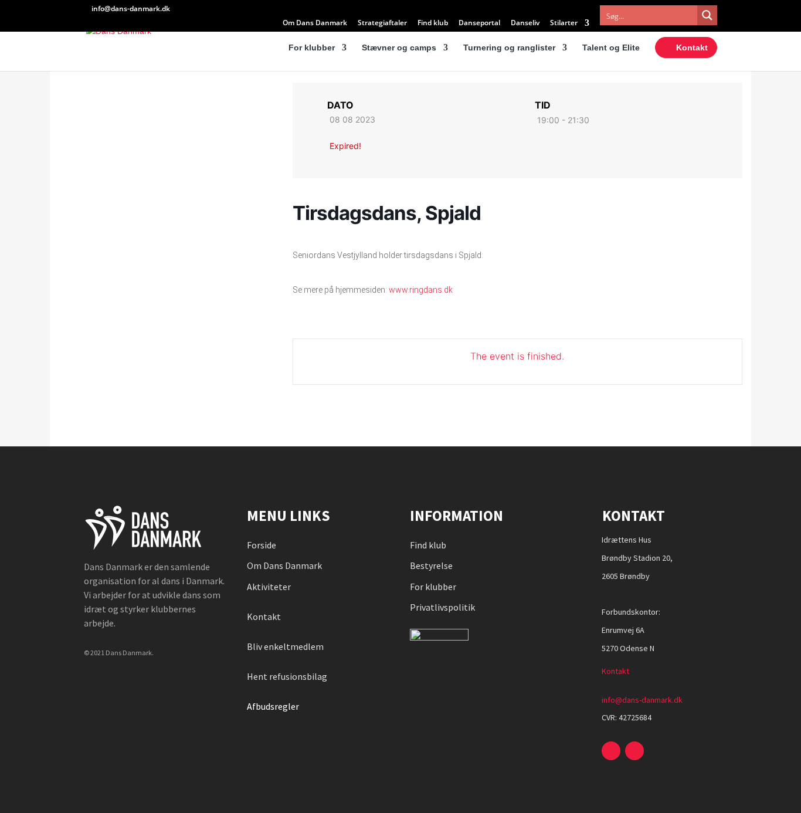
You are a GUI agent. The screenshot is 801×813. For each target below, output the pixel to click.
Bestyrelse (431, 565)
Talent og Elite (611, 47)
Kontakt (692, 47)
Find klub (433, 23)
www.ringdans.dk (421, 289)
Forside (261, 545)
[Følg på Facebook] (611, 750)
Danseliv (525, 23)
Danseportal (479, 23)
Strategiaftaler (382, 23)
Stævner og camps (399, 47)
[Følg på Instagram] (634, 750)
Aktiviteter (269, 586)
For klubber (312, 47)
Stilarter (564, 23)
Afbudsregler (274, 706)
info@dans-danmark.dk (642, 700)
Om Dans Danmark (315, 23)
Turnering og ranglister (509, 47)
